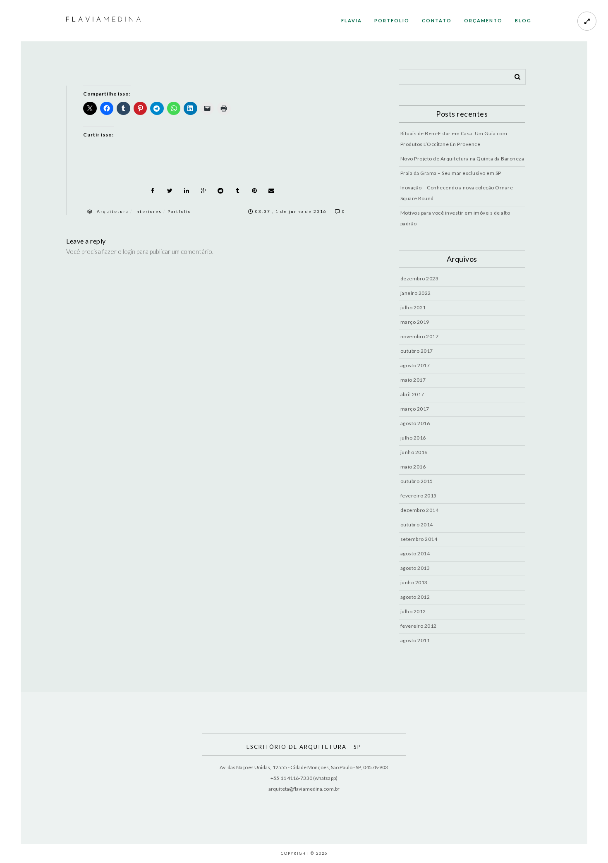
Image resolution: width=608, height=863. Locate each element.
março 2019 (414, 322)
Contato (437, 20)
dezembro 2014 (419, 510)
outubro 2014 (416, 524)
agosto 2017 (415, 365)
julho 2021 (413, 307)
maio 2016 (413, 467)
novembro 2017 (419, 336)
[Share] (152, 190)
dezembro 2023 (419, 278)
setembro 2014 (419, 539)
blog (523, 20)
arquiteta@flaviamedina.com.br (304, 789)
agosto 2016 (415, 423)
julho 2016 (413, 438)
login (129, 251)
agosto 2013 (415, 568)
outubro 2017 (416, 351)
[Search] (514, 75)
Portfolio (391, 20)
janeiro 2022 (415, 293)
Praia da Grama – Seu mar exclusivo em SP (450, 173)
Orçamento (483, 20)
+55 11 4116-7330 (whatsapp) (304, 778)
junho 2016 (414, 452)
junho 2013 (414, 582)
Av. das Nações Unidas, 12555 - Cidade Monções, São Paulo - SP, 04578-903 (304, 767)
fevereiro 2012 (418, 626)
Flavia (351, 20)
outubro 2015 (416, 481)
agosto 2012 (415, 597)
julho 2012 (413, 611)
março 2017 (414, 409)
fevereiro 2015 (418, 495)
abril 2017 (412, 394)
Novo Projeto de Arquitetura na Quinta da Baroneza (462, 158)
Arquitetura (113, 211)
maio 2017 (413, 380)
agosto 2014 (415, 553)
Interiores (148, 211)
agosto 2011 (415, 640)
